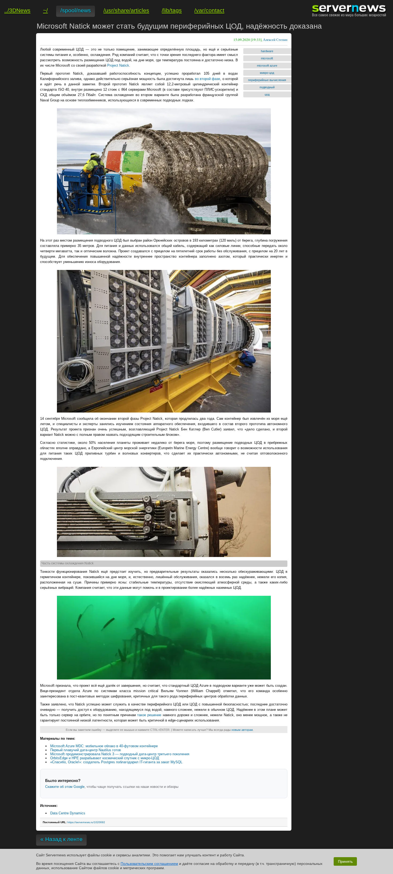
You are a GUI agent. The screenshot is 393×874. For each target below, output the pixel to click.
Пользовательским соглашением (149, 863)
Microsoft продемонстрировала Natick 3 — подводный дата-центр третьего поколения (119, 754)
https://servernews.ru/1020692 (86, 822)
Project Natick (118, 65)
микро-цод (267, 72)
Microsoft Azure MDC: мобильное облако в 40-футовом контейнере (104, 746)
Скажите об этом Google (64, 787)
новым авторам (242, 729)
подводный (267, 87)
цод (267, 94)
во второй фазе (207, 79)
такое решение (149, 715)
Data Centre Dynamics (67, 813)
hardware (267, 51)
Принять (345, 861)
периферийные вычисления (267, 80)
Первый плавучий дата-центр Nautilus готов (85, 750)
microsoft (267, 58)
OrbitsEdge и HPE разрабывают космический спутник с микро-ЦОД (104, 758)
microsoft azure (267, 65)
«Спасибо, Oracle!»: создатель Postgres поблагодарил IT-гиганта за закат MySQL (116, 762)
